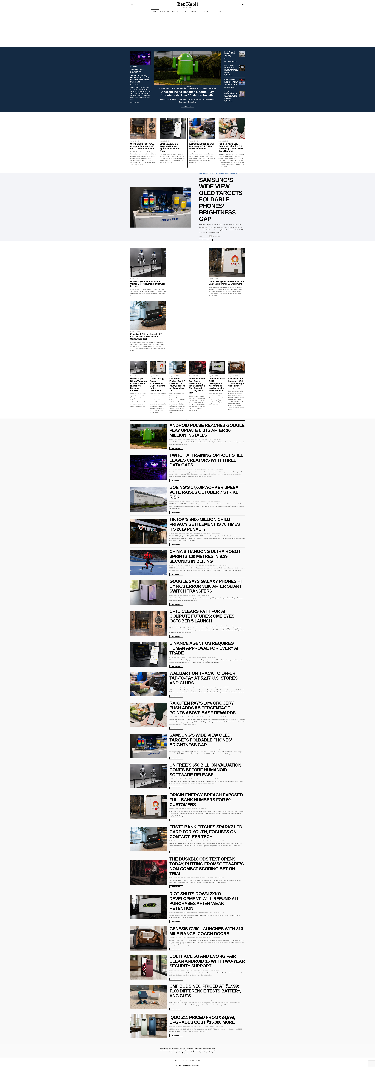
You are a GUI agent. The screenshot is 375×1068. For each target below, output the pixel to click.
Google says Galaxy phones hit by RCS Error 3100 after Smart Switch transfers (230, 95)
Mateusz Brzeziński (231, 61)
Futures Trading (194, 625)
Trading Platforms (201, 657)
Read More (189, 107)
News (205, 88)
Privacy (191, 533)
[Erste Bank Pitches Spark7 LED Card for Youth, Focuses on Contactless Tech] (148, 315)
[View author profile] (211, 236)
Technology (206, 970)
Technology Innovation (217, 625)
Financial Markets (185, 625)
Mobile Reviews (178, 970)
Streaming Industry (136, 71)
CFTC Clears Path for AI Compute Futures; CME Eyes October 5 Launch (142, 146)
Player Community (210, 912)
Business (182, 778)
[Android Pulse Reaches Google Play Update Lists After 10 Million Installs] (187, 68)
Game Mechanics (181, 877)
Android (171, 595)
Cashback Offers (173, 716)
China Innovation (184, 565)
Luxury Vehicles (202, 937)
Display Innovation (205, 173)
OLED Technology (204, 175)
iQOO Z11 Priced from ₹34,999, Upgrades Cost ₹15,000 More (202, 1020)
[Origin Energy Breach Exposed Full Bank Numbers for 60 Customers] (227, 262)
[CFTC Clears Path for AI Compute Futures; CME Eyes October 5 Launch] (143, 128)
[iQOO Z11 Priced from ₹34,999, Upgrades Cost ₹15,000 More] (148, 1026)
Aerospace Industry (174, 501)
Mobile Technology (196, 88)
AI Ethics (133, 66)
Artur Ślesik (229, 75)
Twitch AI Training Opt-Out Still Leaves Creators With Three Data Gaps (139, 79)
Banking (171, 808)
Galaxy (176, 595)
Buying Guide (181, 1000)
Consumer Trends (174, 687)
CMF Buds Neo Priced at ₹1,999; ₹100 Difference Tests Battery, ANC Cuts (205, 991)
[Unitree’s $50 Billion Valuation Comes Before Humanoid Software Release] (148, 262)
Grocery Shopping (197, 716)
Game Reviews (191, 877)
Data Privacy (134, 69)
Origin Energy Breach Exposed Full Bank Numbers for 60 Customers (226, 282)
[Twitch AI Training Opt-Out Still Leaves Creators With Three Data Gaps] (140, 58)
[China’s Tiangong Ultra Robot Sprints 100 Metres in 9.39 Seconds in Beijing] (242, 82)
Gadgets (171, 1026)
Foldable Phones (218, 173)
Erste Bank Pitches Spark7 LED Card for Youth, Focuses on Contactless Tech (146, 336)
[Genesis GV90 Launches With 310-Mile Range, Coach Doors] (236, 367)
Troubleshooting (196, 595)
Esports (171, 912)
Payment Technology (197, 687)
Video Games (210, 877)
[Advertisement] (187, 28)
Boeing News (183, 501)
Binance (177, 657)
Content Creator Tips (137, 68)
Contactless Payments (180, 840)
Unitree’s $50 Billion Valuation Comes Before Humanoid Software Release (147, 283)
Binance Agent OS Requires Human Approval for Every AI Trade (170, 147)
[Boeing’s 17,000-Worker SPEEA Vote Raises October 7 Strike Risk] (242, 54)
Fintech (190, 716)
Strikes (200, 501)
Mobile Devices (230, 173)
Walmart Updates (214, 687)
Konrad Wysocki (230, 87)
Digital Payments (183, 687)
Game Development (179, 912)
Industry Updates (196, 912)
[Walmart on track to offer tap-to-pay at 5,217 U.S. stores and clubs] (202, 128)
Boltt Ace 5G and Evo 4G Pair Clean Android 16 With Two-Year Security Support (207, 961)
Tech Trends (212, 88)
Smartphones (198, 970)
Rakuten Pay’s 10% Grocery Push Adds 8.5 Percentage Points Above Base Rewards (231, 147)
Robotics (195, 565)
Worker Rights (206, 501)
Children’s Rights (173, 533)
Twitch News (134, 72)
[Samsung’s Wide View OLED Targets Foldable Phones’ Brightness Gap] (160, 207)
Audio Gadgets (173, 1000)
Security (194, 657)
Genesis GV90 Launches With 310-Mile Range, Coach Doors (236, 382)
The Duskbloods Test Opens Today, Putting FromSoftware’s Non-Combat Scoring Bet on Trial (197, 386)
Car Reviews (182, 937)
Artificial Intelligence (174, 565)
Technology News (205, 533)
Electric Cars (189, 937)
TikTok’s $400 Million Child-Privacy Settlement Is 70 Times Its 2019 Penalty (231, 69)
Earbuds (187, 1000)
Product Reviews (197, 1000)
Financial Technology (191, 840)
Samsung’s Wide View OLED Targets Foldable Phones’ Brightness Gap (220, 199)
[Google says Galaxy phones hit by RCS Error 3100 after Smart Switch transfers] (242, 94)
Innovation (188, 778)
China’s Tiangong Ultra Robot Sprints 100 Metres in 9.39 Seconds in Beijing (231, 82)
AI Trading (172, 657)
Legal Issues (182, 533)
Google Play (184, 88)
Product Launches (191, 1026)
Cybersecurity (177, 808)
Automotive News (174, 937)
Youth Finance (210, 840)
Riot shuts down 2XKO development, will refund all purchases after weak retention (217, 385)
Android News (165, 88)
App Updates (175, 88)
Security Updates (190, 970)
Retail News (206, 687)
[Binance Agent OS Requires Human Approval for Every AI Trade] (173, 128)
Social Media (197, 533)
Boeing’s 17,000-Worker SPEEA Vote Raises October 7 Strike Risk (230, 55)
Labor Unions (190, 501)
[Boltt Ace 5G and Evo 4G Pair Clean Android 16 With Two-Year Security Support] (148, 967)
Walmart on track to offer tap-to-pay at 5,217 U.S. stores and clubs (201, 146)
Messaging (185, 595)
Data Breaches (186, 808)
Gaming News (188, 912)
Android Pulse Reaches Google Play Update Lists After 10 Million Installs (187, 93)
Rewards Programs (211, 716)
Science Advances (202, 565)
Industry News (199, 877)
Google (180, 595)
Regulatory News (206, 625)
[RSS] (243, 4)
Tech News (215, 175)
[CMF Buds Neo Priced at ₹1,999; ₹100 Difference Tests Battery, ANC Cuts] (148, 997)
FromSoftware (173, 877)
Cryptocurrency (184, 657)
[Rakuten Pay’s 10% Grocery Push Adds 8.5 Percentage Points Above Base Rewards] (232, 128)
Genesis (195, 937)
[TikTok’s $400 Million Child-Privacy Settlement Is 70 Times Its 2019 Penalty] (242, 68)
